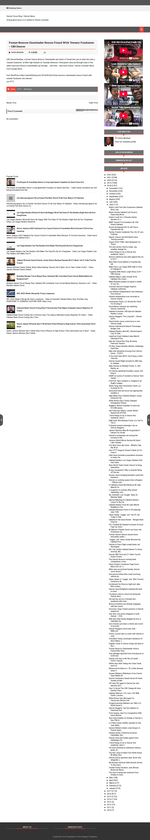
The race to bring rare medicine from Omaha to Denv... (124, 773)
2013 (109, 802)
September (114, 196)
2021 (109, 177)
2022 (109, 175)
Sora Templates (68, 837)
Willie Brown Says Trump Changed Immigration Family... (123, 402)
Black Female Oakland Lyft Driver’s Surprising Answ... (123, 213)
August (112, 199)
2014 (109, 799)
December (113, 188)
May (111, 777)
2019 (109, 183)
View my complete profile (125, 142)
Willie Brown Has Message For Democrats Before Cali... (121, 699)
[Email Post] (44, 52)
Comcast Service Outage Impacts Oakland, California (122, 287)
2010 (109, 810)
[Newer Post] (1, 420)
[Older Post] (148, 420)
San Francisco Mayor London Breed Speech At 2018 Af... (123, 412)
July (111, 202)
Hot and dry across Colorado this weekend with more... (122, 600)
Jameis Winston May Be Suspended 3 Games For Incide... (124, 431)
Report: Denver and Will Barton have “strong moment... (123, 238)
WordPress (28, 89)
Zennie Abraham (124, 138)
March (112, 783)
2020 (109, 180)
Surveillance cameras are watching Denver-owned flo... (123, 307)
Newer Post (11, 103)
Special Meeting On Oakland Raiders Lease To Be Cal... (124, 501)
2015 (109, 796)
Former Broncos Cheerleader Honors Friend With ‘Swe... (124, 650)
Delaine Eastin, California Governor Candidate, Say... (123, 734)
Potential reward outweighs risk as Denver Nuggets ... (123, 426)
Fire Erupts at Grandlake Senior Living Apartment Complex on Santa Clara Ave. (50, 182)
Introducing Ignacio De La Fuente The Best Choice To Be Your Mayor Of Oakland (50, 198)
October (112, 194)
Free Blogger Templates (87, 837)
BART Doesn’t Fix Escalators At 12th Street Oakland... (123, 223)
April (111, 780)
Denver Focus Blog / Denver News (20, 16)
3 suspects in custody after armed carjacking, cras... (123, 491)
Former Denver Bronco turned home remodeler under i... (123, 535)
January (112, 788)
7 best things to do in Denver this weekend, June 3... (122, 253)
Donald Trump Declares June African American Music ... (124, 769)
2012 (109, 804)
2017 (109, 791)
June (111, 204)
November (113, 191)
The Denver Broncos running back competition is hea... (122, 560)
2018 (109, 186)
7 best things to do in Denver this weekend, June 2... (122, 416)
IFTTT (11, 82)
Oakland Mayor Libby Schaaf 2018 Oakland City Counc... (123, 278)
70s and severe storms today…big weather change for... (123, 248)
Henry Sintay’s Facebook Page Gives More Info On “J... (124, 565)
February (113, 786)
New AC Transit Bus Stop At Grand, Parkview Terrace (123, 342)
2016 (109, 794)
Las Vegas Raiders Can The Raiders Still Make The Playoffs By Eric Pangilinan (50, 246)
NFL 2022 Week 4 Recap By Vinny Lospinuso (35, 293)
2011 (109, 807)
